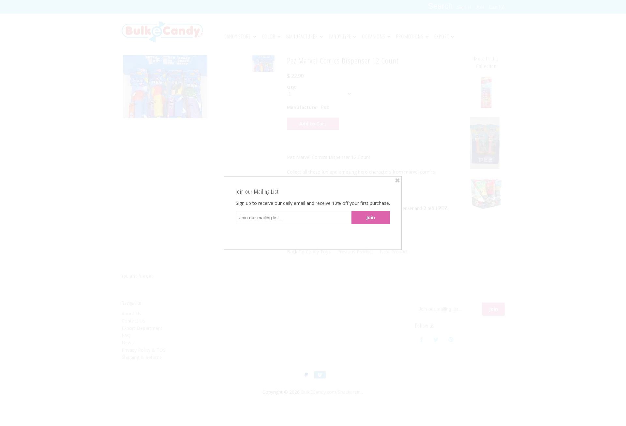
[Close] (397, 180)
